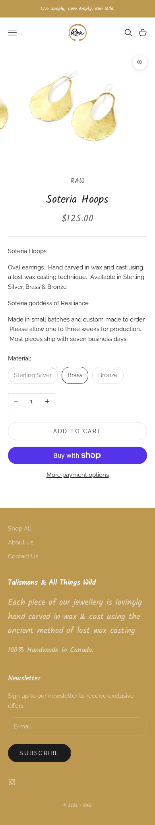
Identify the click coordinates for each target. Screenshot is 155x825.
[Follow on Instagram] (12, 782)
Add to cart (77, 431)
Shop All (19, 528)
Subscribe (39, 753)
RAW (77, 181)
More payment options (77, 474)
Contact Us (23, 556)
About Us (20, 542)
